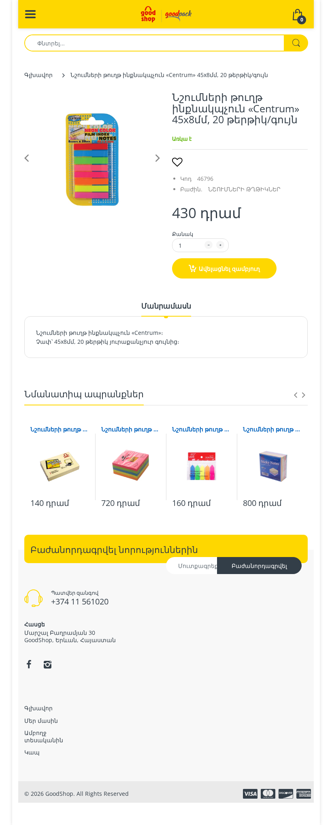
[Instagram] (47, 664)
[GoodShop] (166, 13)
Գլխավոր (38, 75)
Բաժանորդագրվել (259, 566)
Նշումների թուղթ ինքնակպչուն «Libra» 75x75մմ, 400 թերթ (272, 429)
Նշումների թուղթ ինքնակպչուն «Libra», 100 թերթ (59, 429)
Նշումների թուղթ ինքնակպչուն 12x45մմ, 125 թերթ (201, 429)
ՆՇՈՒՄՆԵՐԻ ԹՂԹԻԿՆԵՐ (244, 189)
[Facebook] (28, 664)
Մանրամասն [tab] (166, 306)
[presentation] (296, 395)
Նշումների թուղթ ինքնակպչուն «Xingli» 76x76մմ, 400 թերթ (130, 429)
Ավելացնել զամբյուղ (229, 268)
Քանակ (182, 234)
